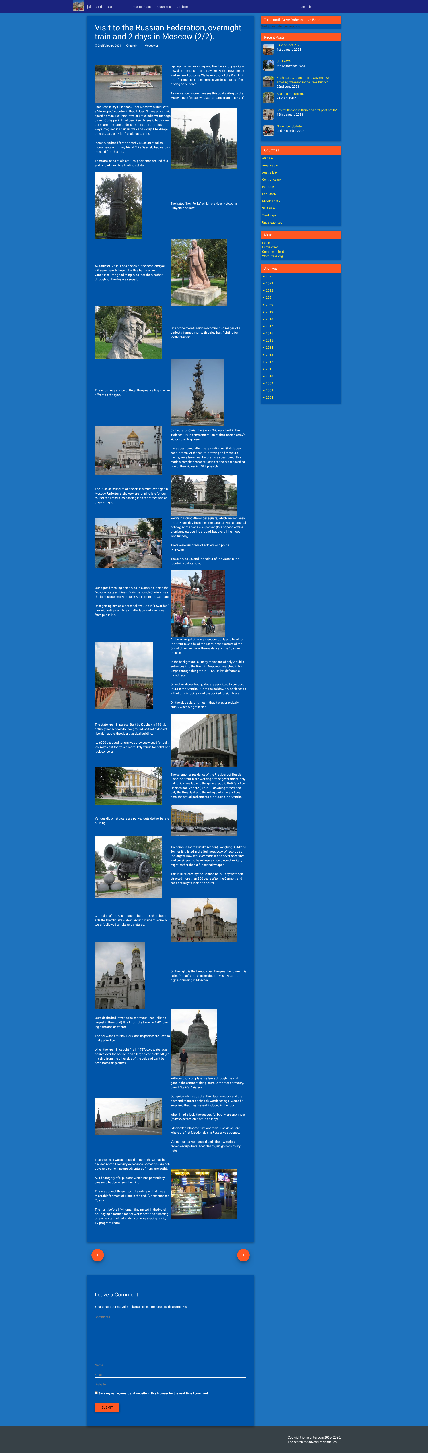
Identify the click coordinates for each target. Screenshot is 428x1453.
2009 (267, 383)
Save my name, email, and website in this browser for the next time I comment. (153, 1393)
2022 (267, 290)
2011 (267, 369)
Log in (266, 242)
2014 (267, 347)
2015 (267, 340)
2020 (267, 304)
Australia (268, 172)
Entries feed (270, 247)
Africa (266, 158)
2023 (267, 283)
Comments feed (273, 251)
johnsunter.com (101, 6)
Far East (268, 194)
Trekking (268, 215)
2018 (267, 319)
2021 (267, 297)
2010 (267, 376)
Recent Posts (141, 6)
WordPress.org (272, 256)
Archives (183, 6)
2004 (267, 397)
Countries (164, 6)
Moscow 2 (151, 45)
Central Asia (270, 179)
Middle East (270, 201)
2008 (267, 390)
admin (133, 45)
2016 (267, 333)
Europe (267, 186)
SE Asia (267, 208)
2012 (267, 362)
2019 (267, 312)
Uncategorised (272, 222)
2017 (267, 326)
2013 (267, 354)
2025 (267, 276)
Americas (268, 165)
